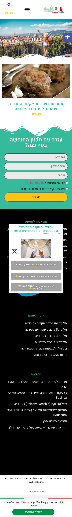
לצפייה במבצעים (33, 512)
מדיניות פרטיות (36, 491)
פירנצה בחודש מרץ (54, 421)
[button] (67, 37)
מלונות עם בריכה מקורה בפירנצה (46, 323)
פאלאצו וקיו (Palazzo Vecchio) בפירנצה (40, 404)
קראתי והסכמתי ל (44, 183)
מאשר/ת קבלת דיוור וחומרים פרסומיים (43, 189)
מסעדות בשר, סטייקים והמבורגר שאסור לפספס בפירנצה (36, 106)
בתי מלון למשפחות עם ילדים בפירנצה (43, 348)
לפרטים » (36, 113)
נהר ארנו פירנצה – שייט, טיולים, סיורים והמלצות (36, 427)
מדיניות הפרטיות (34, 183)
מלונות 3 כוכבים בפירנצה (51, 336)
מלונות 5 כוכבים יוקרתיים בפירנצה (45, 329)
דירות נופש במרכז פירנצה (50, 354)
